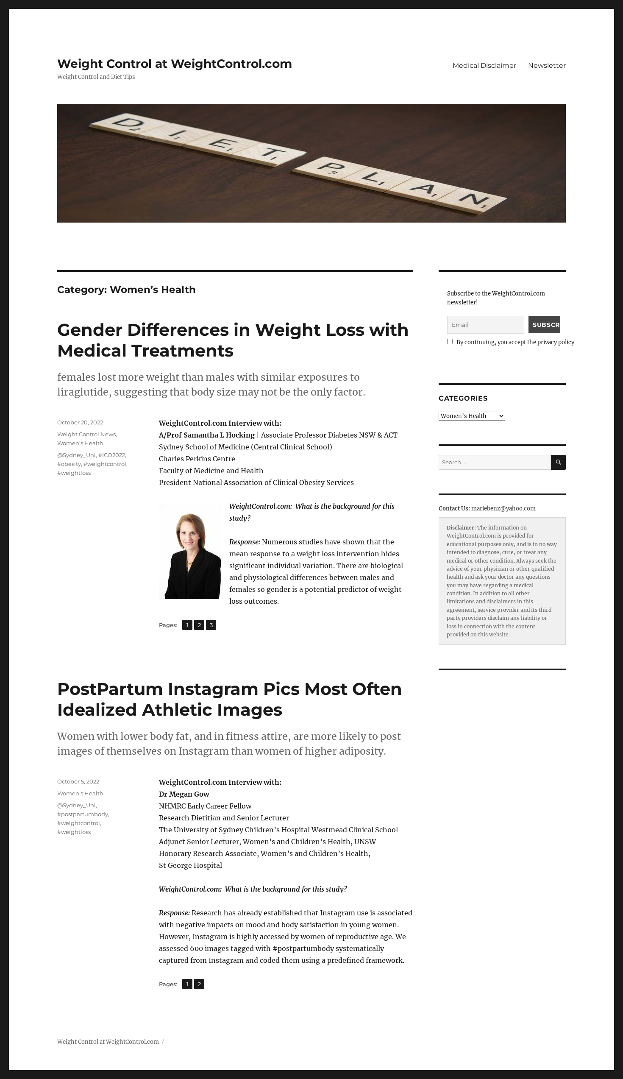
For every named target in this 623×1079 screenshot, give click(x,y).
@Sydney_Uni (76, 455)
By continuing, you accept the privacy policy (514, 342)
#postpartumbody (82, 814)
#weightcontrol (104, 463)
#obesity (69, 463)
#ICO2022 (111, 455)
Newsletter (547, 65)
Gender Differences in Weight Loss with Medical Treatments (233, 340)
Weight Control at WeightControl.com (174, 63)
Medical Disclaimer (484, 65)
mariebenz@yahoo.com (503, 508)
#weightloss (74, 472)
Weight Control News (86, 434)
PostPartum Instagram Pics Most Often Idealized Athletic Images (229, 699)
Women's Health (80, 443)
